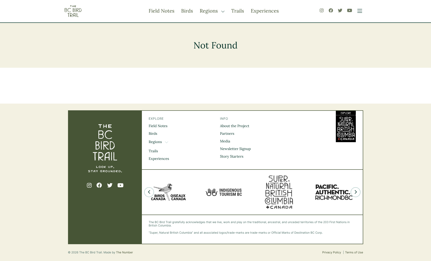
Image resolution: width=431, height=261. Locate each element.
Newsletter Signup (235, 149)
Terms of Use (354, 252)
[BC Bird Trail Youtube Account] (349, 10)
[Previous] (149, 192)
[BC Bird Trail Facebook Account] (331, 10)
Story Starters (231, 156)
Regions (209, 11)
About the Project (234, 126)
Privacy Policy (332, 252)
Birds (187, 11)
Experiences (265, 11)
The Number (124, 252)
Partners (227, 133)
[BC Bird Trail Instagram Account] (322, 10)
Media (225, 141)
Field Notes (161, 11)
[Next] (356, 192)
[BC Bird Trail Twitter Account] (340, 10)
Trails (237, 11)
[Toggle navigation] (358, 11)
